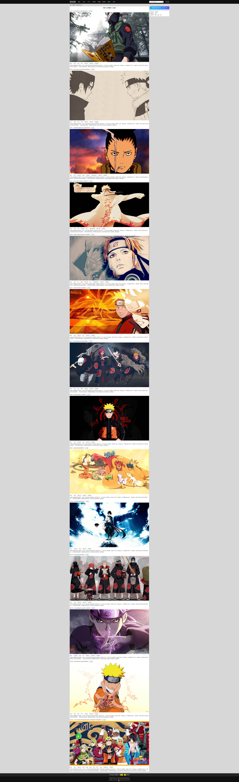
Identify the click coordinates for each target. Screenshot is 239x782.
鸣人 (87, 228)
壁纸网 (73, 2)
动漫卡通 (91, 63)
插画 (83, 175)
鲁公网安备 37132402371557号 (124, 780)
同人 (78, 281)
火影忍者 (86, 63)
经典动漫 (79, 175)
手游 (94, 767)
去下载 (90, 11)
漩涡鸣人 (88, 655)
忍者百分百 (105, 767)
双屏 (114, 1)
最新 (79, 1)
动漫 (75, 63)
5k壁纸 (99, 1)
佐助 (80, 548)
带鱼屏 (108, 1)
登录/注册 (167, 1)
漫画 (82, 281)
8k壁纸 (104, 1)
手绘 (82, 63)
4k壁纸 (94, 1)
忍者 (83, 767)
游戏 (90, 767)
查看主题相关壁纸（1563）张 (159, 7)
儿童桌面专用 (93, 175)
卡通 (78, 63)
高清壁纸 (96, 63)
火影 (75, 767)
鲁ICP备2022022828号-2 (113, 780)
